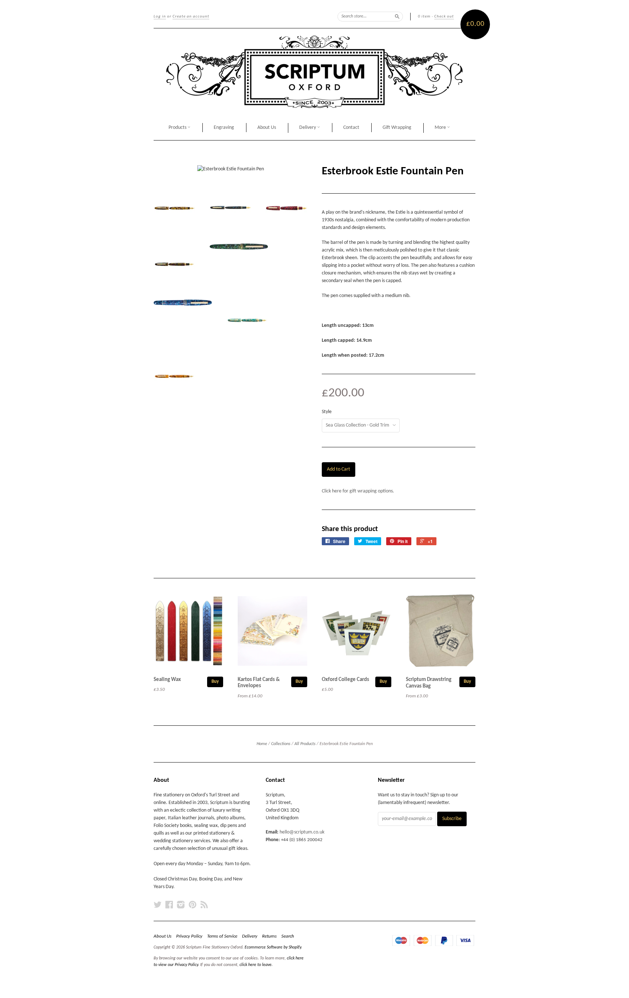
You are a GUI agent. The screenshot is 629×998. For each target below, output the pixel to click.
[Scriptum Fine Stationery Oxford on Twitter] (158, 905)
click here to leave (256, 965)
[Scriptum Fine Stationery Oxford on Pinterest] (193, 905)
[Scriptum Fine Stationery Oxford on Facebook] (169, 905)
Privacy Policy (189, 936)
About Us (266, 127)
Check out (444, 17)
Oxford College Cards (345, 679)
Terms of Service (222, 936)
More (441, 127)
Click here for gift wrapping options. (358, 491)
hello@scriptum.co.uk (302, 832)
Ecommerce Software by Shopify (273, 947)
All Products (305, 744)
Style (327, 412)
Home (262, 744)
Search (287, 936)
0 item (424, 17)
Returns (269, 936)
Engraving (224, 127)
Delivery (308, 127)
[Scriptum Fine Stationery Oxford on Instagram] (181, 905)
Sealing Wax (167, 679)
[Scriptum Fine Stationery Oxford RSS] (204, 905)
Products (178, 127)
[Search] (397, 16)
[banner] (314, 72)
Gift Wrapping (397, 127)
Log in (160, 17)
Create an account (191, 17)
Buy (215, 681)
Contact (351, 127)
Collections (280, 744)
